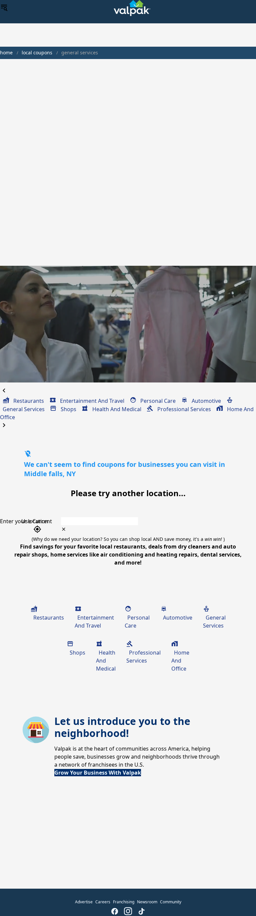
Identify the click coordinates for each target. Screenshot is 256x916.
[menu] (4, 8)
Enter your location (24, 521)
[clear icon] (63, 529)
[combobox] (150, 521)
